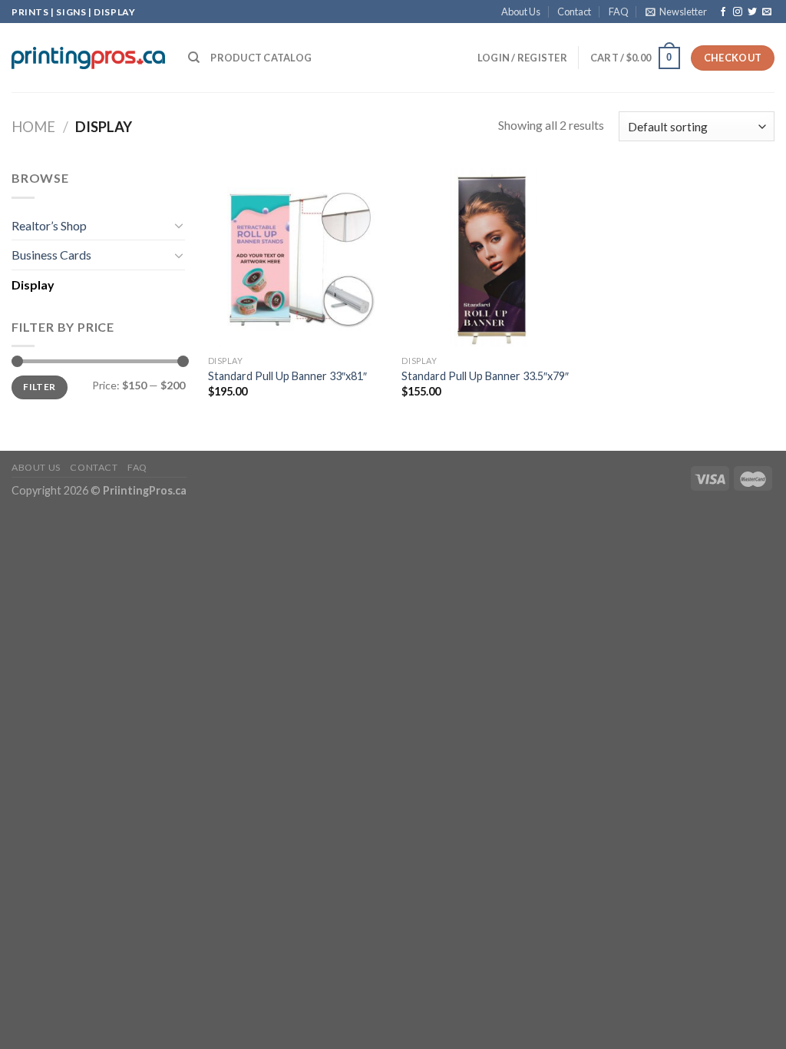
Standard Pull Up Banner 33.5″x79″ (485, 375)
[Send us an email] (766, 12)
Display (33, 284)
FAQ (619, 11)
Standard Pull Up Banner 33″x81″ (287, 375)
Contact (574, 11)
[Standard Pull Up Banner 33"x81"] (297, 257)
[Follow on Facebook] (723, 12)
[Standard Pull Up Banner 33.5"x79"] (490, 257)
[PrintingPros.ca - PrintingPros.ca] (88, 57)
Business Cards (51, 254)
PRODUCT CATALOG (261, 57)
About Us (520, 11)
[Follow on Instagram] (737, 12)
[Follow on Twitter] (752, 12)
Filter (39, 386)
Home (33, 126)
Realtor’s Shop (49, 225)
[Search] (194, 57)
